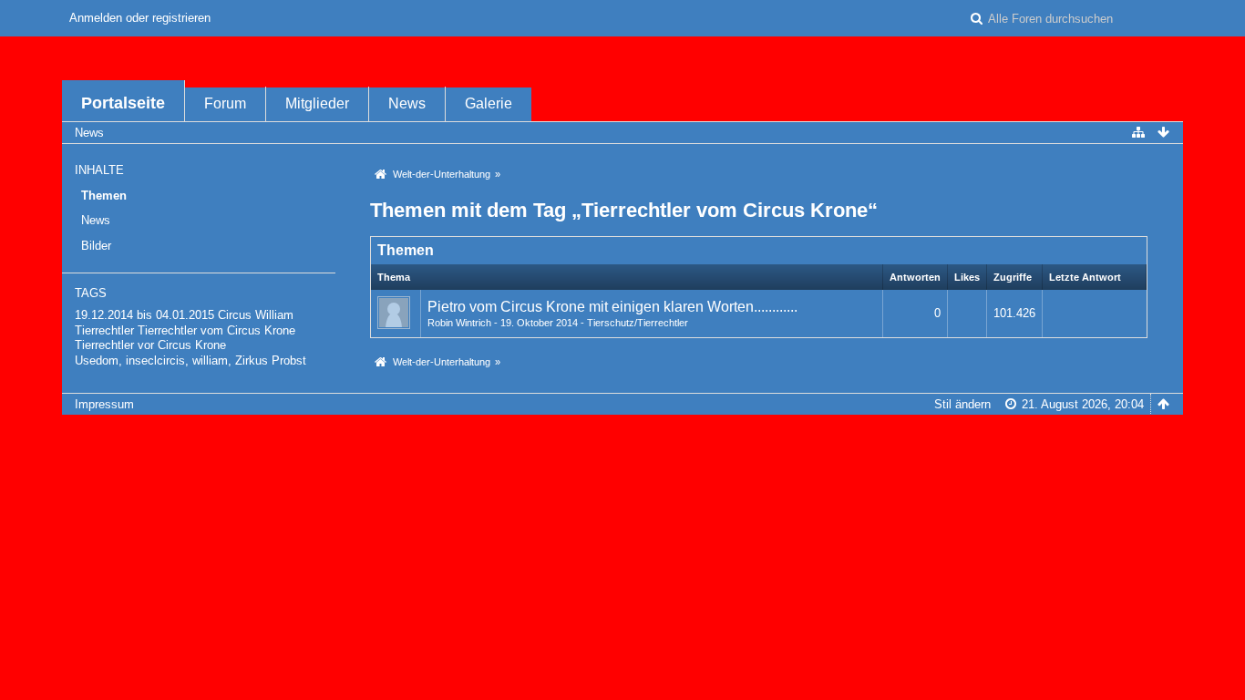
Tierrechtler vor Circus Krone (150, 345)
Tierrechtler (104, 330)
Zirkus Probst (270, 360)
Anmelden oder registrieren (140, 18)
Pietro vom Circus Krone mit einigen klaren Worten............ (612, 306)
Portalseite (123, 103)
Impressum (104, 404)
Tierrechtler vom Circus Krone (216, 330)
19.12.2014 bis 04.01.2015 (144, 315)
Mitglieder (317, 103)
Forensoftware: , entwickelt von (622, 434)
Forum (225, 103)
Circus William (255, 315)
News (407, 103)
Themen (104, 195)
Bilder (96, 245)
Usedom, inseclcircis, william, (153, 360)
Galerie (488, 103)
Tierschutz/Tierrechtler (637, 322)
